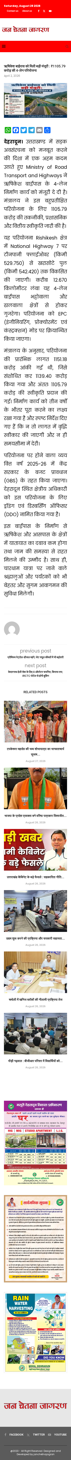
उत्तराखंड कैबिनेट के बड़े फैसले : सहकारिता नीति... (35, 877)
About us (27, 11)
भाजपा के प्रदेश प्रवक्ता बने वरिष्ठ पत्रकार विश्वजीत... (36, 816)
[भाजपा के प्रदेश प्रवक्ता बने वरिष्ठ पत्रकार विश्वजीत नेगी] (35, 788)
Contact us (12, 11)
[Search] (67, 46)
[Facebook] (38, 11)
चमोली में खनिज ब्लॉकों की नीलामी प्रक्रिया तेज (35, 999)
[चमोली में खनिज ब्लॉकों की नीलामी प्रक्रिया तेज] (35, 972)
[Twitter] (44, 11)
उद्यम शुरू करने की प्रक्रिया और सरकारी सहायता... (35, 938)
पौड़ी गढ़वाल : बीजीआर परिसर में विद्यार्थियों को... (35, 1061)
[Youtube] (50, 11)
